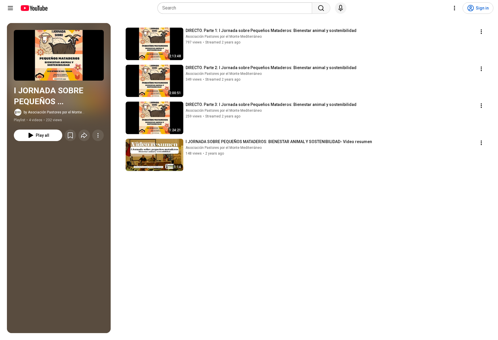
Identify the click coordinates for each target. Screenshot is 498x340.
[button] (59, 55)
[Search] (321, 8)
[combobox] (236, 8)
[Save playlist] (70, 135)
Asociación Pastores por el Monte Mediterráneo (224, 37)
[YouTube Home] (34, 8)
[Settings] (454, 8)
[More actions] (98, 135)
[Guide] (10, 8)
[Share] (84, 135)
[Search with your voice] (340, 8)
